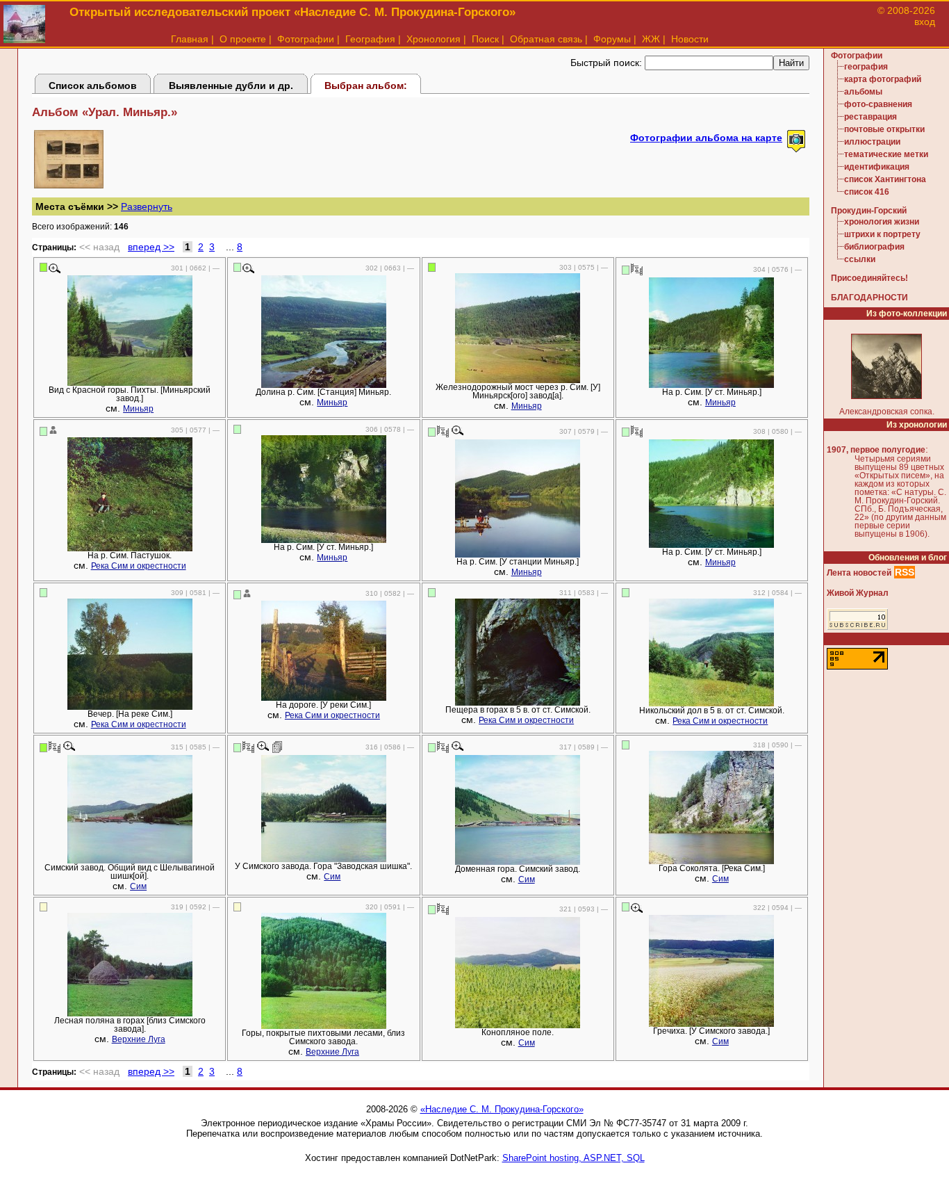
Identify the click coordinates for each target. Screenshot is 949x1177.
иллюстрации (872, 142)
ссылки (859, 259)
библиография (874, 247)
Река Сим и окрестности (138, 566)
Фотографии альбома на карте (706, 137)
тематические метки (886, 154)
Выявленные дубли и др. (231, 85)
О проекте (243, 38)
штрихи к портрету (882, 234)
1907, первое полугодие (876, 450)
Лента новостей (859, 573)
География (370, 38)
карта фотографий (882, 79)
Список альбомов (93, 85)
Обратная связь (546, 38)
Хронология (433, 38)
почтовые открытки (884, 129)
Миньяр (138, 409)
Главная (189, 38)
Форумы (612, 38)
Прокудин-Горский (869, 210)
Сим (138, 886)
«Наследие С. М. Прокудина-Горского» (502, 1109)
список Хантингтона (885, 179)
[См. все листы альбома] (69, 184)
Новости (690, 38)
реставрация (870, 117)
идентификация (876, 167)
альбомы (863, 92)
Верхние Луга (138, 1039)
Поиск (485, 38)
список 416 (866, 192)
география (866, 67)
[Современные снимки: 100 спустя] (636, 269)
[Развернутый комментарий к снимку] (277, 746)
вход (924, 21)
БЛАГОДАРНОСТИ (869, 297)
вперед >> (151, 246)
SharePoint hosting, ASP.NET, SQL (573, 1158)
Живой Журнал (858, 593)
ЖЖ (651, 38)
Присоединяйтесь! (869, 278)
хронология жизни (881, 222)
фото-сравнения (878, 104)
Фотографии (305, 38)
